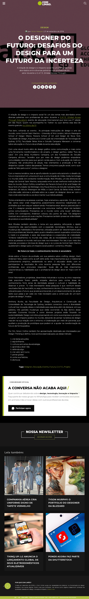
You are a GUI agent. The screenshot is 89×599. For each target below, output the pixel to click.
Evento (45, 367)
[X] (42, 87)
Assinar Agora (44, 437)
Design (44, 27)
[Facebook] (38, 87)
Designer (28, 367)
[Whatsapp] (34, 87)
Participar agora (23, 408)
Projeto (67, 367)
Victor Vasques (37, 31)
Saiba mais (51, 589)
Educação (37, 367)
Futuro (52, 367)
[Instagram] (54, 87)
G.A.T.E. (60, 367)
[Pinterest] (50, 87)
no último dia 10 (29, 125)
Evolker (73, 597)
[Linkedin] (46, 87)
